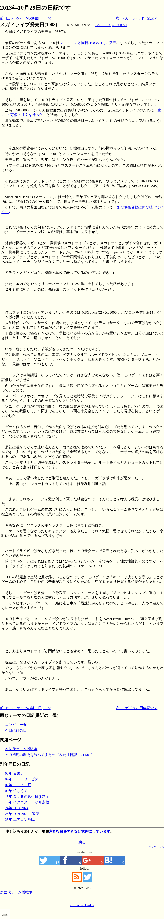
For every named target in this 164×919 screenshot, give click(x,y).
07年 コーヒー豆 (18, 785)
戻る (82, 842)
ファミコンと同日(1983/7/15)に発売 (88, 43)
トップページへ (155, 846)
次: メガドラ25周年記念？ (136, 18)
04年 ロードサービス (21, 779)
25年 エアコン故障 (20, 820)
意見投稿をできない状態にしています (79, 831)
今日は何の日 (119, 25)
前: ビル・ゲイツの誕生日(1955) (25, 18)
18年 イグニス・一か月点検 (27, 802)
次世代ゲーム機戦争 (21, 749)
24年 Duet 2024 (16, 808)
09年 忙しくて (16, 791)
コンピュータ (103, 25)
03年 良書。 (14, 773)
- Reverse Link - (82, 905)
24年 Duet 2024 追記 (22, 814)
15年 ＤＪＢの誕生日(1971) (26, 797)
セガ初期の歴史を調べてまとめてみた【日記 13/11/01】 (49, 755)
